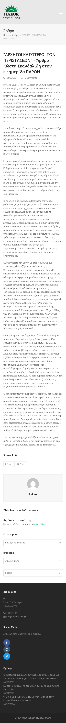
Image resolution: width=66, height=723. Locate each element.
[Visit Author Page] (33, 483)
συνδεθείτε (39, 524)
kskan (33, 494)
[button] (61, 11)
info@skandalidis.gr (16, 616)
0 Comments (31, 77)
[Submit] (59, 573)
